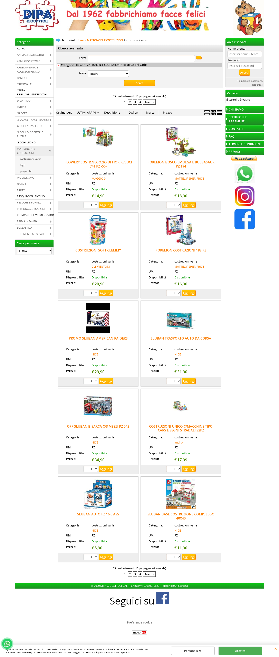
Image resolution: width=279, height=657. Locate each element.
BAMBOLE (23, 78)
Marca (83, 73)
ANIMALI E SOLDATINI (30, 55)
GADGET (22, 113)
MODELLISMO (25, 177)
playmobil (26, 171)
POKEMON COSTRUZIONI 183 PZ (180, 250)
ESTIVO (21, 107)
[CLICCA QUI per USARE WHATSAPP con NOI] (244, 182)
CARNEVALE (24, 84)
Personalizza (193, 651)
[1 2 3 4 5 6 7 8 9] (174, 469)
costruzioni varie (30, 159)
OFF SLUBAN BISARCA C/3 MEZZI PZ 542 (98, 426)
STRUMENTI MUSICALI (30, 234)
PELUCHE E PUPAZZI (29, 202)
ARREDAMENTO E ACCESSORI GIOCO (28, 69)
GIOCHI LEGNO (26, 142)
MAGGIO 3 (99, 178)
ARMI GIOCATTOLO (28, 61)
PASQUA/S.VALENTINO (31, 196)
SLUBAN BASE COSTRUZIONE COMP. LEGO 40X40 (180, 516)
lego (22, 165)
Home (79, 64)
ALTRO (21, 48)
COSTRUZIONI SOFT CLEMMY (98, 250)
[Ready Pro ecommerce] (139, 632)
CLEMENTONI (101, 266)
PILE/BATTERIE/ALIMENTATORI (35, 215)
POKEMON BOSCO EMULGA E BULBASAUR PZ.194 (180, 164)
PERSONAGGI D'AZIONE (31, 209)
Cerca (83, 58)
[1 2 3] (174, 205)
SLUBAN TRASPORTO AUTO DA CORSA (181, 338)
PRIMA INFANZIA (27, 221)
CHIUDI (275, 649)
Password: (234, 60)
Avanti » (149, 102)
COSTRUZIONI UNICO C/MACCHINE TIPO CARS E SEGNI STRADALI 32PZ (181, 428)
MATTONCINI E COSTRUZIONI (26, 151)
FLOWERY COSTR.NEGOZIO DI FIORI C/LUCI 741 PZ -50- (98, 164)
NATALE (22, 184)
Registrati (257, 84)
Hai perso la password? (250, 80)
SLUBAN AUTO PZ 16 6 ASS (98, 514)
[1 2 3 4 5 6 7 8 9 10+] (174, 293)
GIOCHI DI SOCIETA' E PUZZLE (30, 134)
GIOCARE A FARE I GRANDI (33, 119)
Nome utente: (237, 48)
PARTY (21, 190)
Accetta (240, 651)
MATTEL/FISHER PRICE (189, 178)
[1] (91, 205)
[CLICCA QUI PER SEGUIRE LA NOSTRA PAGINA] (244, 205)
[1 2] (91, 469)
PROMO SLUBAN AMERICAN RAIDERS (98, 338)
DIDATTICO (23, 100)
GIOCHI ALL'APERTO (29, 126)
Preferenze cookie (139, 622)
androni (179, 442)
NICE (95, 354)
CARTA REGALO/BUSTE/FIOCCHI (32, 92)
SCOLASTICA (24, 227)
